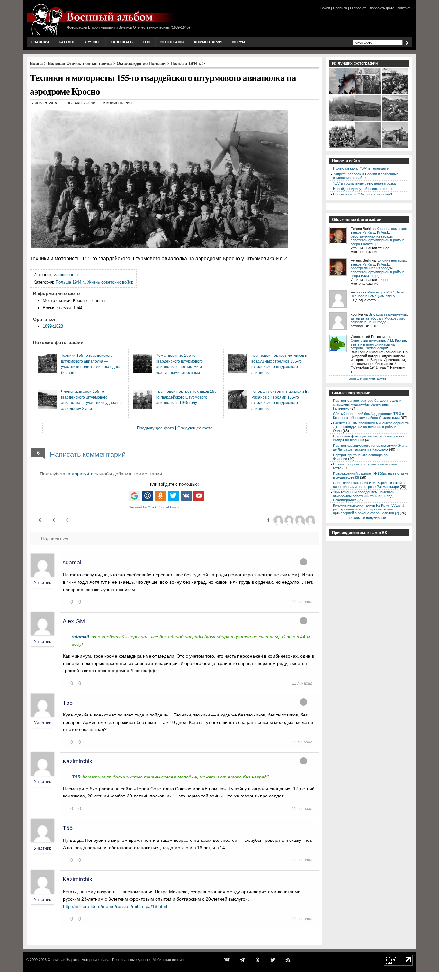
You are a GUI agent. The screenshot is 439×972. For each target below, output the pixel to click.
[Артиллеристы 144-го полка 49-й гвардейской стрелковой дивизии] (342, 147)
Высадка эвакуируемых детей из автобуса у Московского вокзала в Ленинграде (379, 318)
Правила (340, 8)
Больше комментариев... (369, 378)
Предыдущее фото (155, 428)
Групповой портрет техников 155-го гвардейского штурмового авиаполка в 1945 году (187, 397)
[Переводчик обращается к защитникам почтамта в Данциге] (368, 93)
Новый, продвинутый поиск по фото (362, 189)
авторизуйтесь (83, 473)
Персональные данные (131, 960)
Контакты (404, 8)
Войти (325, 8)
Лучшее (93, 42)
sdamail (73, 562)
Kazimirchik (77, 761)
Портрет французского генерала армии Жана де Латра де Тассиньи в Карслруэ (370, 447)
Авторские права (95, 960)
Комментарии (208, 42)
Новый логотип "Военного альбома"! (362, 194)
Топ (146, 42)
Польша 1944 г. (186, 63)
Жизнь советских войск (110, 282)
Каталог (67, 42)
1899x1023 (53, 326)
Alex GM (74, 621)
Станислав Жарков (63, 960)
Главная (40, 42)
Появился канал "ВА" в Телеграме (361, 168)
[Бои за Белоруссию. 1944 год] (342, 120)
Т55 (68, 702)
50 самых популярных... (369, 518)
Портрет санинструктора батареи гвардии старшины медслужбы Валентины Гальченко (367, 404)
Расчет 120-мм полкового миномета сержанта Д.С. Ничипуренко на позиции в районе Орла (371, 427)
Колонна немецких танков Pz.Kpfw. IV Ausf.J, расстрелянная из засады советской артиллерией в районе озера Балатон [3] (379, 236)
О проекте (358, 8)
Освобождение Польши (141, 63)
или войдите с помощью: (174, 484)
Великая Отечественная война (80, 63)
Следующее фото (194, 428)
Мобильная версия (168, 960)
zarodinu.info (66, 274)
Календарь (122, 42)
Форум (238, 42)
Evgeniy (88, 102)
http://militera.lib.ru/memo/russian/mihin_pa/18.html (115, 906)
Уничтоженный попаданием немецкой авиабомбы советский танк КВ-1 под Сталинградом (363, 496)
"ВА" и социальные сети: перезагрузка (364, 183)
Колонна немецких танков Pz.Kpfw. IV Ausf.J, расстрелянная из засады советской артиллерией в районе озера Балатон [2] (379, 268)
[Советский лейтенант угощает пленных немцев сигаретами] (395, 120)
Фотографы (172, 42)
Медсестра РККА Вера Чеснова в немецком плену (377, 294)
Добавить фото (382, 8)
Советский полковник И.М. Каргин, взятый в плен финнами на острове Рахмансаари (379, 344)
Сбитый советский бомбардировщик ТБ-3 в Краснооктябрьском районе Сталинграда (368, 415)
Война (36, 63)
